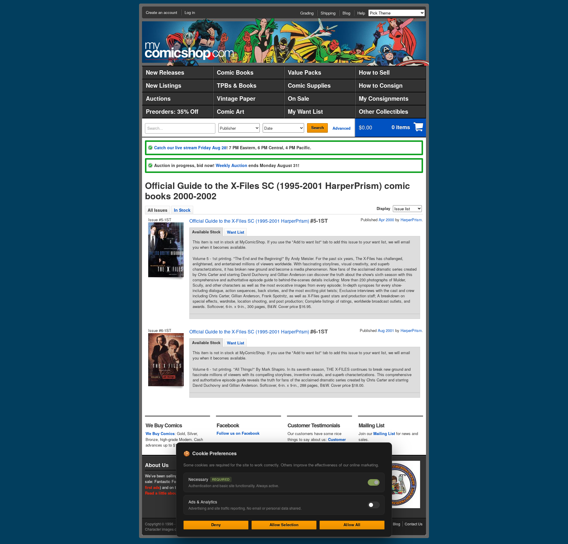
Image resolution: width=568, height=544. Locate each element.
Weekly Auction (231, 165)
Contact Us (413, 523)
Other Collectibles (383, 111)
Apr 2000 (386, 219)
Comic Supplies (309, 85)
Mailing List (384, 433)
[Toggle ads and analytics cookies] (374, 505)
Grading (307, 13)
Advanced (342, 128)
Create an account (161, 12)
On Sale (298, 98)
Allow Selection (284, 524)
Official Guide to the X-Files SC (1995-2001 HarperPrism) (249, 220)
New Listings (163, 85)
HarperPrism (411, 219)
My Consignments (384, 98)
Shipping (328, 13)
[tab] (206, 231)
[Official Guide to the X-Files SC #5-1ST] (165, 249)
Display (383, 208)
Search (317, 127)
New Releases (165, 72)
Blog (346, 13)
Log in (190, 12)
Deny (216, 524)
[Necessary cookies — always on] (374, 482)
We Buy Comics (160, 433)
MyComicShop (189, 51)
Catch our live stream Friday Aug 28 (190, 147)
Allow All (351, 524)
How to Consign (381, 85)
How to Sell (374, 72)
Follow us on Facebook (238, 433)
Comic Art (230, 111)
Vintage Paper (236, 98)
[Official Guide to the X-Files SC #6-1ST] (165, 359)
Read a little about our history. (172, 493)
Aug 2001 (386, 330)
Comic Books (235, 72)
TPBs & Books (236, 85)
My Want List (305, 111)
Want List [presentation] (235, 232)
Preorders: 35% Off (172, 111)
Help (361, 13)
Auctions (158, 98)
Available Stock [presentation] (206, 232)
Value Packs (304, 72)
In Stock (182, 210)
